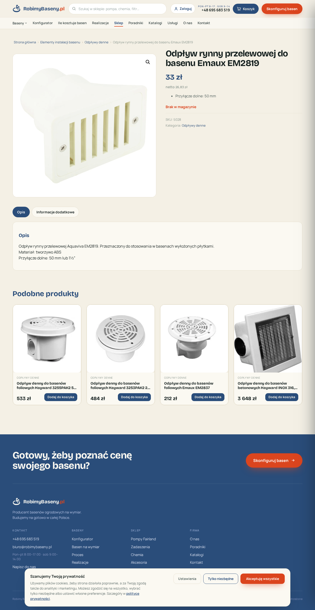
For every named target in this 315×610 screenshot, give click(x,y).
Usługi (173, 23)
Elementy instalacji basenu (60, 42)
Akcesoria (139, 562)
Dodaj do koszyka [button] (60, 397)
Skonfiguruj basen (282, 8)
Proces (77, 554)
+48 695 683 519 (26, 539)
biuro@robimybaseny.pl (32, 546)
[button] (147, 62)
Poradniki (135, 23)
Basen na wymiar (85, 546)
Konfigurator (43, 23)
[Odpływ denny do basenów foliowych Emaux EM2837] (194, 339)
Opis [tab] (21, 212)
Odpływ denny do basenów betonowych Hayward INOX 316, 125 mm (266, 385)
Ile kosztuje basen (72, 23)
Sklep (118, 23)
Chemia (137, 554)
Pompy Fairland (143, 539)
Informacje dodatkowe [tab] (55, 212)
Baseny (18, 23)
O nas (187, 23)
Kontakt (204, 23)
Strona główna (25, 42)
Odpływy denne (97, 42)
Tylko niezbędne (221, 578)
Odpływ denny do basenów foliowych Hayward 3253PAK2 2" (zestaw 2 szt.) (120, 385)
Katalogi (155, 23)
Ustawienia (187, 578)
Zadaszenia (140, 546)
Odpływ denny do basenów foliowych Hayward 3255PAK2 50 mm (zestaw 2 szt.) (46, 385)
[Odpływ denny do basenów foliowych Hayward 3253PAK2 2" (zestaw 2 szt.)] (121, 339)
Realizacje (100, 23)
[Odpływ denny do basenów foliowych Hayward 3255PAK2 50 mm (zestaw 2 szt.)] (47, 339)
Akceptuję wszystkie (262, 578)
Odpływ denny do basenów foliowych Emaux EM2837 (188, 385)
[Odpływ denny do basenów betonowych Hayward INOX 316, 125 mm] (268, 339)
